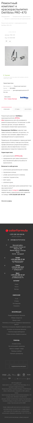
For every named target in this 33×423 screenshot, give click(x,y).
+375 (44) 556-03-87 (18, 275)
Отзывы (17, 109)
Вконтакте (7, 362)
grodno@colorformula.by (17, 261)
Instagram (16, 362)
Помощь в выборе (16, 351)
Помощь (16, 340)
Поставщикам (16, 303)
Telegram (21, 362)
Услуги (16, 286)
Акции (16, 284)
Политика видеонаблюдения (16, 331)
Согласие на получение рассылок (16, 329)
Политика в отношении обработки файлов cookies (16, 327)
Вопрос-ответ (16, 320)
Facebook (12, 362)
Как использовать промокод (17, 346)
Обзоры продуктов (16, 317)
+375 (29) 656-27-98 (18, 259)
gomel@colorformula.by (17, 268)
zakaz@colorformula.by (17, 240)
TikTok (7, 366)
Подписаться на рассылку (19, 366)
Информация (16, 312)
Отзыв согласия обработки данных (16, 334)
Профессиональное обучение (16, 315)
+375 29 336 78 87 (18, 267)
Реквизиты (17, 306)
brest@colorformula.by (17, 276)
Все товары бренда (10, 99)
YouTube (25, 362)
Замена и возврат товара (16, 348)
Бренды (16, 289)
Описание (7, 109)
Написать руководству (16, 353)
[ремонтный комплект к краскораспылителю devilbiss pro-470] (16, 56)
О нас (16, 298)
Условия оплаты (16, 343)
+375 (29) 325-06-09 (17, 234)
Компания (16, 295)
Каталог (16, 280)
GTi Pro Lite (18, 156)
